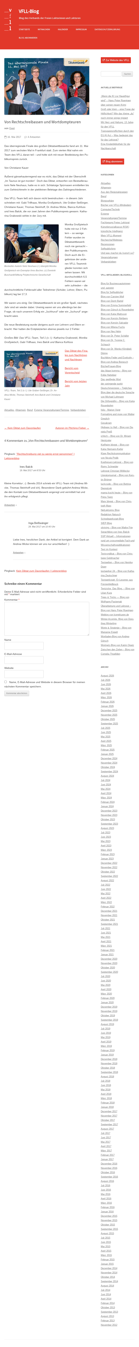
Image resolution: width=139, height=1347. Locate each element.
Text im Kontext (109, 549)
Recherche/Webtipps (112, 240)
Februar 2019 (108, 1050)
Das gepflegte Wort (111, 379)
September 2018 (109, 1072)
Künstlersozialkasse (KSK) (115, 226)
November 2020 (109, 963)
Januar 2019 (107, 1054)
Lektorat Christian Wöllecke (115, 471)
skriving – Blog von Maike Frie (117, 527)
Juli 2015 (105, 1237)
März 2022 (106, 902)
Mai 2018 (105, 1089)
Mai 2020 (105, 985)
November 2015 (109, 1220)
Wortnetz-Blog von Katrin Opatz (117, 645)
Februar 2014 (108, 1303)
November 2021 (109, 915)
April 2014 (106, 1298)
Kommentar (11, 599)
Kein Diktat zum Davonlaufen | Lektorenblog (41, 570)
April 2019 (106, 1041)
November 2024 (109, 762)
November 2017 (109, 1115)
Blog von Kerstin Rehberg (114, 318)
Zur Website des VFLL (117, 60)
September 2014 (109, 1281)
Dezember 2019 (109, 1006)
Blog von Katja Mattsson (114, 314)
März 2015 (106, 1255)
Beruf (30, 410)
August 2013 (107, 1316)
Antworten (9, 505)
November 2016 (109, 1168)
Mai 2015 (105, 1246)
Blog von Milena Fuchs (113, 327)
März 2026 (106, 697)
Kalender (63, 29)
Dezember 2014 (109, 1268)
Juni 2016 (106, 1189)
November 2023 (109, 815)
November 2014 (109, 1272)
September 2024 (109, 771)
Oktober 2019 (108, 1015)
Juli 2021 (105, 928)
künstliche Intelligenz (112, 231)
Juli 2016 (105, 1185)
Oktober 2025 (108, 719)
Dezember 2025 (109, 710)
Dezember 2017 (109, 1111)
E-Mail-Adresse (13, 654)
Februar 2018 (108, 1102)
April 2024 (106, 793)
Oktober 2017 (108, 1120)
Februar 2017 (108, 1155)
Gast (12, 128)
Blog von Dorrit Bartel (112, 301)
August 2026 (107, 675)
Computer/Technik (110, 209)
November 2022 (109, 867)
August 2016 (107, 1181)
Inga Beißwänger (38, 523)
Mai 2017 (105, 1142)
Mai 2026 (105, 688)
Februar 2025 (108, 749)
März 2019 (106, 1046)
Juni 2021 (106, 932)
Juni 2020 (106, 980)
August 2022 (107, 880)
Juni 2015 (106, 1242)
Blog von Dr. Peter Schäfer (115, 335)
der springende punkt (112, 383)
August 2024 (107, 776)
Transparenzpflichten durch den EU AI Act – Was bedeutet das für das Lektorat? (117, 135)
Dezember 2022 (109, 863)
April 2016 (106, 1198)
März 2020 (106, 993)
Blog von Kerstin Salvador (114, 322)
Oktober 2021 (108, 919)
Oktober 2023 (108, 819)
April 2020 (106, 989)
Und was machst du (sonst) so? (117, 253)
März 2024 (106, 797)
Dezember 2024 (109, 758)
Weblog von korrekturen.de (115, 614)
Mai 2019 (105, 1037)
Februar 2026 (108, 701)
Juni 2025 (106, 732)
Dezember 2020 (109, 959)
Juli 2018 (105, 1081)
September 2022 (109, 876)
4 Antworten (34, 137)
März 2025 (106, 745)
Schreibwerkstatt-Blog (112, 518)
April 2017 (106, 1146)
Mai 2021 (105, 937)
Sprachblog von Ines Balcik (115, 532)
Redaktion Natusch (111, 514)
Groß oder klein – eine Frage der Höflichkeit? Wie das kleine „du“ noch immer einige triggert (118, 113)
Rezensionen (107, 244)
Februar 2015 (108, 1259)
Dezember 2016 (109, 1163)
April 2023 (106, 845)
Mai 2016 (105, 1194)
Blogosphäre (107, 200)
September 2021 (109, 924)
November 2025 (109, 715)
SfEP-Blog (106, 523)
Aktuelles (9, 410)
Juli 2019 (105, 1028)
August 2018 (107, 1076)
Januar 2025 (107, 754)
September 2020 (109, 972)
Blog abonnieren (28, 37)
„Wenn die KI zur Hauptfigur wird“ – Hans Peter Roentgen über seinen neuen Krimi (116, 100)
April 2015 (106, 1251)
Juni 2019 (106, 1033)
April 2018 (106, 1094)
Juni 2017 (106, 1137)
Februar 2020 (108, 998)
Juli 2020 (105, 976)
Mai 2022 (105, 893)
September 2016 (109, 1176)
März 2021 (106, 945)
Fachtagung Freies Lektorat (115, 222)
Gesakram (106, 423)
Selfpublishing (108, 248)
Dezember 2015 (109, 1216)
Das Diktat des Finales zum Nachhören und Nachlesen (76, 355)
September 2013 (109, 1312)
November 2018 (109, 1063)
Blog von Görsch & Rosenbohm (117, 309)
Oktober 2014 (108, 1277)
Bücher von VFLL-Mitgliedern (116, 205)
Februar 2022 (108, 906)
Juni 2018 (106, 1085)
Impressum (81, 29)
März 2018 (106, 1098)
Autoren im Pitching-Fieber (72, 427)
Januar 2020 (107, 1002)
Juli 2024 (105, 780)
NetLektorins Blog (110, 510)
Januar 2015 (107, 1264)
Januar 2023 (107, 858)
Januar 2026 (107, 706)
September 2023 (109, 823)
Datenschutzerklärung (107, 29)
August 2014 (107, 1285)
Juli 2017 (105, 1133)
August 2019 (107, 1024)
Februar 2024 (108, 802)
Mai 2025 (105, 736)
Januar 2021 (107, 954)
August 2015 (107, 1233)
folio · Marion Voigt (110, 410)
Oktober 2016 (108, 1172)
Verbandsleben (78, 410)
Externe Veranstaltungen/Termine (51, 410)
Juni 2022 (106, 889)
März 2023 (106, 850)
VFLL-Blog (29, 11)
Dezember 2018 (109, 1059)
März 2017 (106, 1150)
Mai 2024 (105, 789)
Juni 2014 (106, 1294)
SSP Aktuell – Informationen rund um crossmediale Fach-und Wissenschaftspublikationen (117, 540)
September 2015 (109, 1229)
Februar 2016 (108, 1207)
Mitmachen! (44, 29)
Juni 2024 (106, 784)
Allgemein (20, 410)
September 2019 (109, 1020)
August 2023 (107, 828)
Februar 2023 (108, 854)
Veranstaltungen (109, 257)
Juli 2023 (105, 832)
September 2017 (109, 1124)
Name (7, 639)
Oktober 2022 (108, 871)
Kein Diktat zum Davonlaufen (22, 427)
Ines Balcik (26, 466)
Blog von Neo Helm (111, 331)
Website (9, 668)
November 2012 (109, 1325)
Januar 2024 (107, 806)
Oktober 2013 (108, 1307)
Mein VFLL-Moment (111, 235)
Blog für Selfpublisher (112, 292)
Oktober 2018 (108, 1067)
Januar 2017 (107, 1159)
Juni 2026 (106, 684)
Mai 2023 (105, 841)
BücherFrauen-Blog (111, 366)
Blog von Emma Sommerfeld (116, 305)
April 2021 (106, 941)
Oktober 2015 (108, 1224)
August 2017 (107, 1128)
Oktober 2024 (108, 767)
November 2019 (109, 1011)
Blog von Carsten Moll (112, 296)
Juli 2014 (105, 1290)
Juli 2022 (105, 884)
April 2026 (106, 693)
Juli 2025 (105, 728)
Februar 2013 (108, 1320)
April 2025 (106, 741)
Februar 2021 (108, 950)
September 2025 (109, 723)
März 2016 (106, 1203)
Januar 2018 (107, 1107)
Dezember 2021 (109, 911)
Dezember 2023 (109, 810)
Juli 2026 (105, 680)
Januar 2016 (107, 1211)
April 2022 (106, 898)
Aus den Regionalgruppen (114, 192)
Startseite (24, 29)
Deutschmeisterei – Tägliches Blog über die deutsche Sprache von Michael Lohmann (117, 392)
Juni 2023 (106, 837)
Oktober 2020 (108, 967)
